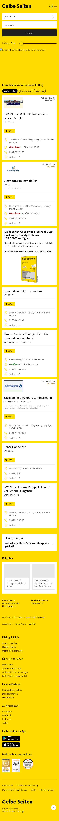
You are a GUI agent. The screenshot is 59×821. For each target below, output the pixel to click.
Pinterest (6, 719)
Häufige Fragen (9, 647)
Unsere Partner (11, 684)
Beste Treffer (10, 90)
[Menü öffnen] (55, 6)
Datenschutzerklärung (27, 785)
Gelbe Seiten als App (11, 668)
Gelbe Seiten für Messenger (15, 672)
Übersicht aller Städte (12, 650)
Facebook (6, 715)
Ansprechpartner (10, 643)
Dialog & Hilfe (10, 637)
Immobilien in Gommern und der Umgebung (11, 603)
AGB (33, 790)
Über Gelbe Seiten (12, 659)
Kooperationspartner (12, 690)
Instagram (7, 711)
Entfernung (25, 90)
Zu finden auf (10, 705)
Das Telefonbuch (10, 693)
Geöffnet (40, 90)
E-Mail (10, 131)
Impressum (7, 785)
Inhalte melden (46, 790)
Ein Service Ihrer (13, 810)
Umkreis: (8, 43)
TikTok (5, 723)
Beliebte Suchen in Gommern (39, 602)
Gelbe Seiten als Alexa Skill (14, 676)
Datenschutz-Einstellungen (15, 790)
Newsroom (7, 664)
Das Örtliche (8, 697)
